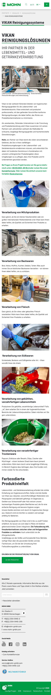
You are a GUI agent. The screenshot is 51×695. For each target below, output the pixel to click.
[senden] (46, 595)
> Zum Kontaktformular (11, 654)
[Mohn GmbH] (11, 4)
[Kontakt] (24, 613)
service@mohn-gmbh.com (12, 663)
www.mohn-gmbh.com (12, 630)
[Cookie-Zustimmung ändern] (4, 687)
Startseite (5, 13)
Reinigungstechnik (28, 13)
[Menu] (46, 4)
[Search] (26, 4)
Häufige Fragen (10, 691)
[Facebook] (10, 644)
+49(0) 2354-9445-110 (11, 666)
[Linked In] (24, 644)
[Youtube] (3, 644)
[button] (38, 4)
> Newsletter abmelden (11, 601)
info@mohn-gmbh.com (13, 626)
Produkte (15, 13)
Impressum (27, 691)
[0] (33, 4)
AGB (19, 691)
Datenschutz (37, 691)
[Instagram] (17, 644)
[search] (26, 5)
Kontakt (47, 691)
